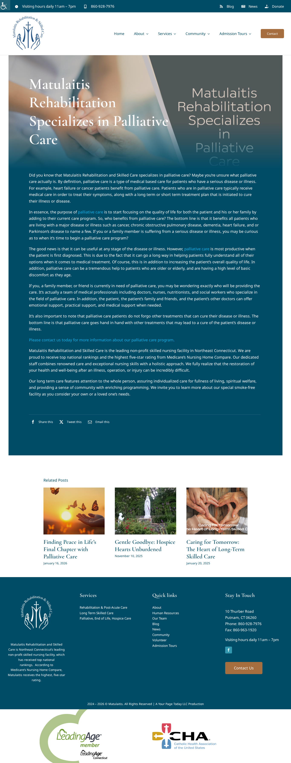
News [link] (253, 6)
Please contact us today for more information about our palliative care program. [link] (101, 339)
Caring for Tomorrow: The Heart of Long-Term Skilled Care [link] (215, 549)
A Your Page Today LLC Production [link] (180, 704)
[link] (5, 5)
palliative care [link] (90, 211)
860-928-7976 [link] (250, 623)
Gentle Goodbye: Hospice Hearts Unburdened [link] (145, 545)
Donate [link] (278, 6)
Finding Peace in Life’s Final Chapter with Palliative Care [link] (69, 549)
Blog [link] (230, 6)
